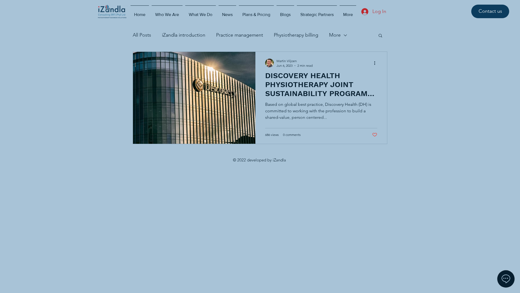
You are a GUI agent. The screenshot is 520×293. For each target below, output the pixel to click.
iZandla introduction (183, 35)
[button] (380, 36)
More (335, 35)
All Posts (142, 35)
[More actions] (376, 63)
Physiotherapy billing (296, 35)
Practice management (239, 35)
